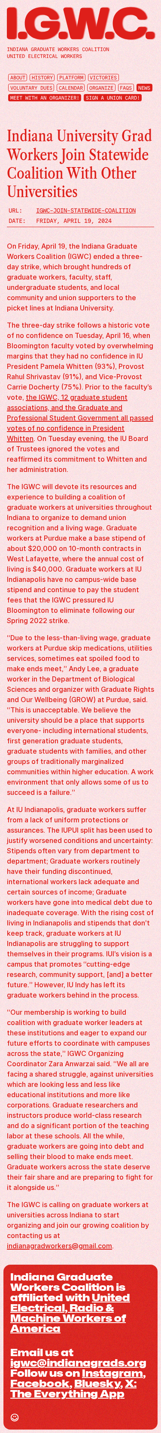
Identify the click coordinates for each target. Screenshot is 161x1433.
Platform (71, 78)
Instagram (112, 1373)
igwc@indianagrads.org (78, 1362)
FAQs (126, 87)
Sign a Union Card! (113, 98)
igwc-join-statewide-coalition (86, 210)
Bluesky (97, 1383)
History (42, 78)
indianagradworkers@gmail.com (59, 1245)
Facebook (40, 1383)
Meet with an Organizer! (44, 98)
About (17, 78)
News (144, 87)
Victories (103, 78)
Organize (101, 87)
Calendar (71, 87)
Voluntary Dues (31, 87)
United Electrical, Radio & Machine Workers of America (70, 1313)
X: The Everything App (73, 1388)
